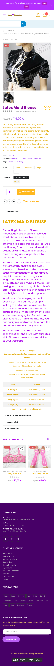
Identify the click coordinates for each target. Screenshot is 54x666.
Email (14, 201)
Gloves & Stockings (40, 471)
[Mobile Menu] (4, 15)
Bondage (21, 596)
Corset (42, 596)
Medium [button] (28, 167)
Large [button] (39, 167)
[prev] (45, 108)
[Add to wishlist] (21, 448)
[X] (11, 539)
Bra (29, 596)
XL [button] (16, 172)
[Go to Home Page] (3, 30)
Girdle (16, 601)
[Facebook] (5, 539)
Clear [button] (16, 182)
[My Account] (38, 15)
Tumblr (19, 201)
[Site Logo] (14, 15)
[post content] (14, 456)
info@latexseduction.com (14, 525)
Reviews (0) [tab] (12, 422)
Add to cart (28, 192)
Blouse (10, 162)
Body (13, 596)
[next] (49, 108)
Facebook (5, 201)
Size (4, 167)
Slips (12, 605)
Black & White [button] (21, 177)
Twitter (9, 201)
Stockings (20, 605)
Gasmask (7, 601)
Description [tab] (13, 212)
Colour (6, 177)
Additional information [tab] (19, 416)
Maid (16, 162)
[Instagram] (17, 539)
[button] (48, 439)
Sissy (26, 6)
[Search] (23, 24)
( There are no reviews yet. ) (25, 111)
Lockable (39, 601)
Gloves (23, 601)
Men (44, 3)
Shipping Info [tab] (13, 428)
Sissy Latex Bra (14, 473)
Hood (31, 601)
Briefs (35, 596)
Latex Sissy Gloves (40, 473)
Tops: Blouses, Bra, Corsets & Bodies (26, 158)
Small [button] (18, 167)
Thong (29, 605)
